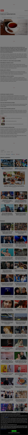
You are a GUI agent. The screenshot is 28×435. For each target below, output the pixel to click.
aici (25, 420)
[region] (14, 424)
